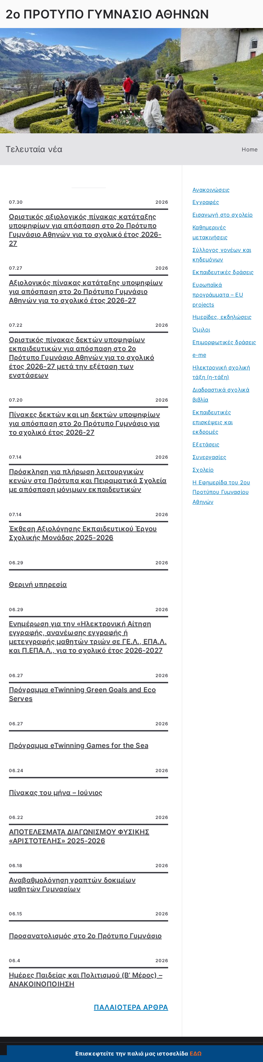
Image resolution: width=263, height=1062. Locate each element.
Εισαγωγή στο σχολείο (222, 214)
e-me (199, 354)
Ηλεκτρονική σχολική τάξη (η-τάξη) (221, 372)
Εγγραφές (205, 202)
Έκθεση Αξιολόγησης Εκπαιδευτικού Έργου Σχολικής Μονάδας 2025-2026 (83, 533)
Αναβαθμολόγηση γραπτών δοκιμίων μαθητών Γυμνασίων (72, 884)
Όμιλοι (201, 329)
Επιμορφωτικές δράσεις (224, 342)
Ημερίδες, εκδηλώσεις (222, 316)
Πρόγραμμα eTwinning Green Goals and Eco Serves (82, 694)
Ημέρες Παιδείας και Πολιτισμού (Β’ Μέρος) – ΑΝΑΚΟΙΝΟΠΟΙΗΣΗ (85, 979)
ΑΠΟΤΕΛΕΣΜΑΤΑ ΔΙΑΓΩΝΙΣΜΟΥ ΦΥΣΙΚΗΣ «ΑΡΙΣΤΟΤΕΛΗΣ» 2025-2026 (79, 836)
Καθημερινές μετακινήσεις (210, 232)
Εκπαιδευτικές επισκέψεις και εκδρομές (212, 422)
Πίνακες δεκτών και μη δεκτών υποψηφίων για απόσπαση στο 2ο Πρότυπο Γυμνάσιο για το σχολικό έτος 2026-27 (84, 423)
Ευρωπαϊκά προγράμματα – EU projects (217, 294)
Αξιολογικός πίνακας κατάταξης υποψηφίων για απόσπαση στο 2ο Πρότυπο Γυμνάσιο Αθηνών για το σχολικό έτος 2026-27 (86, 292)
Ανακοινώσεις (211, 189)
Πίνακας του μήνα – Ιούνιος (55, 793)
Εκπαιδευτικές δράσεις (223, 272)
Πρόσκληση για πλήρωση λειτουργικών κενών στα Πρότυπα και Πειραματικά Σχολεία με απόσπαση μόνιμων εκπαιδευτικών (88, 481)
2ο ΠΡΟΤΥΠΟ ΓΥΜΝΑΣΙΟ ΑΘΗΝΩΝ (107, 14)
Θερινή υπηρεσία (38, 584)
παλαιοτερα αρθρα (131, 1007)
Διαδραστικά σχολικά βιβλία (220, 394)
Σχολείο (203, 469)
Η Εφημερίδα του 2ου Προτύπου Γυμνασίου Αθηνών (221, 492)
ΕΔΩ (195, 1053)
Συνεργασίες (209, 457)
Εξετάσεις (206, 444)
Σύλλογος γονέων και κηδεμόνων (221, 254)
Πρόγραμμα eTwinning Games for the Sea (78, 745)
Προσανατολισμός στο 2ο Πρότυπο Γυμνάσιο (85, 936)
